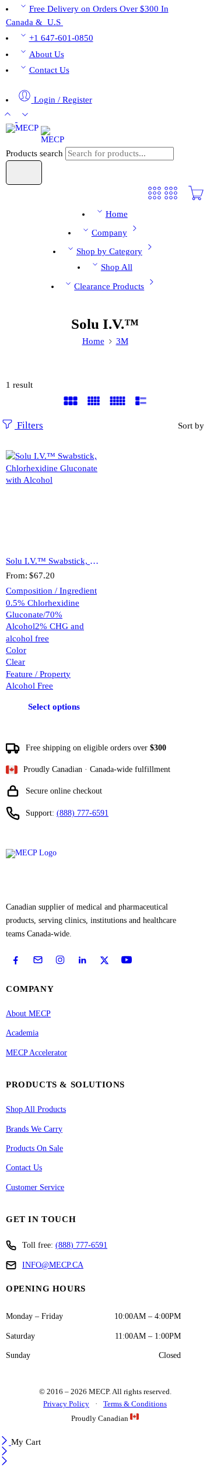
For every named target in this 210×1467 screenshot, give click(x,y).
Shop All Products (36, 1109)
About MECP (28, 1013)
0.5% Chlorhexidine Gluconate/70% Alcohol (42, 614)
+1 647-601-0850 (61, 38)
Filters (29, 425)
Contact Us (49, 70)
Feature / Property (38, 674)
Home (117, 214)
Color (16, 650)
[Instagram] (60, 960)
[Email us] (38, 960)
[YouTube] (126, 960)
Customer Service (35, 1187)
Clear (15, 661)
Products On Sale (34, 1148)
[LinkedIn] (82, 960)
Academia (22, 1033)
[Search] (24, 172)
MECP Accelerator (36, 1052)
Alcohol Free (29, 685)
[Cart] (196, 198)
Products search (35, 153)
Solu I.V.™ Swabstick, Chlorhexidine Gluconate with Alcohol (54, 561)
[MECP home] (44, 871)
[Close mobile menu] (4, 1462)
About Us (46, 54)
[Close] (5, 1442)
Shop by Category (109, 251)
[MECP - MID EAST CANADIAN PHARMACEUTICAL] (35, 134)
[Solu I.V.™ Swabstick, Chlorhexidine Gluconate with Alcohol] (54, 498)
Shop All (116, 267)
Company (109, 232)
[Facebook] (16, 960)
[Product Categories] (154, 198)
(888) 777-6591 (82, 813)
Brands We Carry (34, 1129)
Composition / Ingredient (51, 590)
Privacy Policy (66, 1404)
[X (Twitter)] (104, 960)
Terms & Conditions (135, 1404)
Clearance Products (109, 286)
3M (122, 341)
